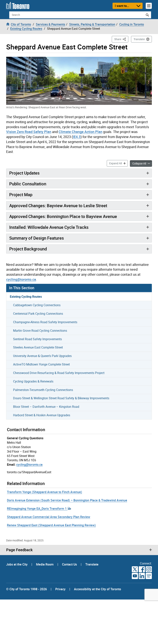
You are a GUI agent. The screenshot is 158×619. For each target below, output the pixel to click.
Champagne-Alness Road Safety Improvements (45, 322)
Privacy (60, 589)
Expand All (118, 163)
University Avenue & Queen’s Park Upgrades (42, 356)
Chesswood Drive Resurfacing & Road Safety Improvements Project (58, 373)
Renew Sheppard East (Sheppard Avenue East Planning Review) (51, 525)
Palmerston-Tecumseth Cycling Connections (43, 390)
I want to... (122, 6)
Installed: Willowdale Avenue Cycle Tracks (48, 227)
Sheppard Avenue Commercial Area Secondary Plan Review (48, 517)
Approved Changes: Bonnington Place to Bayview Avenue (63, 216)
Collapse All (142, 163)
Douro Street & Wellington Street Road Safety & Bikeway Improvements (61, 398)
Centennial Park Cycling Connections (38, 313)
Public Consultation (27, 184)
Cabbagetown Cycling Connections (37, 305)
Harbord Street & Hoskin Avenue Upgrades (41, 415)
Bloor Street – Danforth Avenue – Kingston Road (46, 406)
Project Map (20, 194)
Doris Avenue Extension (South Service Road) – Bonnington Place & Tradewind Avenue (67, 500)
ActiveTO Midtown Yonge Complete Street (41, 364)
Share (121, 39)
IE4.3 (77, 136)
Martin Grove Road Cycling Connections (40, 330)
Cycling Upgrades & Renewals (33, 381)
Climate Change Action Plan (80, 131)
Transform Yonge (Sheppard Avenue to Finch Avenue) (44, 492)
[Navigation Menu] (149, 6)
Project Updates (24, 173)
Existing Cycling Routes (26, 296)
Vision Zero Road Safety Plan (28, 131)
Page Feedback (19, 550)
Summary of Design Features (36, 238)
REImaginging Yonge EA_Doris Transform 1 (37, 508)
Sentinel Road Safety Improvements (37, 339)
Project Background (28, 249)
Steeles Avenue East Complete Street (38, 347)
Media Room (45, 564)
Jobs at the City (17, 564)
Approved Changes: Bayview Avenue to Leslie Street (58, 205)
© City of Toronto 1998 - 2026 (26, 589)
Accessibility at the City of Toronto (97, 589)
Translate (139, 39)
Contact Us (70, 564)
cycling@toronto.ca (21, 279)
